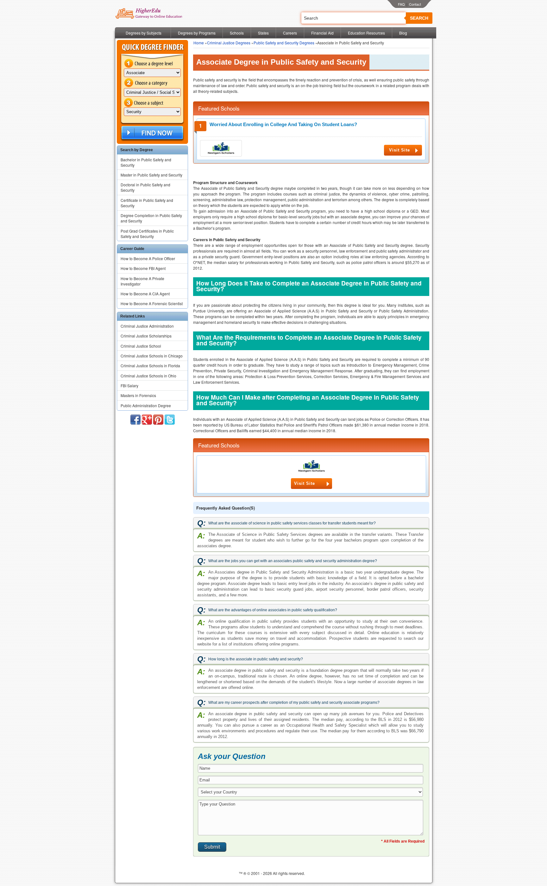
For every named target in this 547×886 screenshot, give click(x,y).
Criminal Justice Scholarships (146, 335)
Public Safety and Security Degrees (284, 42)
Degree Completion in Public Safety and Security (151, 218)
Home (198, 42)
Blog (403, 32)
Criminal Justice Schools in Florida (150, 365)
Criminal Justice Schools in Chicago (152, 355)
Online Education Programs (148, 13)
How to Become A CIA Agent (145, 293)
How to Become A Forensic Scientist (152, 303)
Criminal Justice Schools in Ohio (148, 375)
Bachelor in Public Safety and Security (146, 162)
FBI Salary (129, 385)
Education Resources (366, 32)
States (263, 32)
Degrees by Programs (197, 32)
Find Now (152, 133)
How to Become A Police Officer (148, 258)
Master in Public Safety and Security (151, 174)
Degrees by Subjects (143, 32)
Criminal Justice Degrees (228, 42)
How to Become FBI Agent (143, 268)
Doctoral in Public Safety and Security (145, 187)
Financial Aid (322, 32)
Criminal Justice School (141, 346)
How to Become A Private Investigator (142, 281)
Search (419, 18)
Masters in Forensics (138, 395)
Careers (290, 32)
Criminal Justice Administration (147, 326)
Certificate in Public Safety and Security (147, 202)
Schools (237, 32)
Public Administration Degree (146, 405)
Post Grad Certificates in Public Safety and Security (147, 233)
